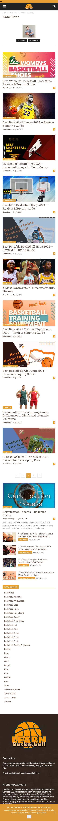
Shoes (7, 685)
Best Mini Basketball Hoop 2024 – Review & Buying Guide (25, 206)
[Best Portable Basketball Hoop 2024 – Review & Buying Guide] (29, 230)
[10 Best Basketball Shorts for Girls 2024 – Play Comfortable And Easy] (9, 550)
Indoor (7, 665)
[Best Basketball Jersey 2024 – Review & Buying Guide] (29, 106)
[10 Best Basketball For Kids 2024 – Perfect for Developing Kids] (29, 440)
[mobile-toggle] (4, 6)
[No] (54, 812)
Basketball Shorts (25, 552)
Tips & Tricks (23, 565)
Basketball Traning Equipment (14, 325)
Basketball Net (10, 625)
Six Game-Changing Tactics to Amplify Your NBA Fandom (32, 561)
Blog (6, 653)
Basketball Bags (11, 605)
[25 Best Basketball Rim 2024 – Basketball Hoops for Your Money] (29, 147)
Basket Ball (7, 283)
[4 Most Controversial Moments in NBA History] (29, 272)
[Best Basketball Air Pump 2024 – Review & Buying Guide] (29, 354)
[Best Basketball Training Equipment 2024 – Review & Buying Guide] (29, 313)
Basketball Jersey (9, 118)
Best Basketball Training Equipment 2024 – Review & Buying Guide (27, 331)
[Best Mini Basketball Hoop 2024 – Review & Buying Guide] (29, 189)
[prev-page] (17, 475)
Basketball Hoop (9, 200)
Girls (6, 661)
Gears (6, 657)
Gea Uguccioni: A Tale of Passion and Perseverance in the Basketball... (35, 535)
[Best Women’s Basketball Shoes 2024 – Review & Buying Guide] (29, 65)
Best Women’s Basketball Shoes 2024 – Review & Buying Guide (28, 82)
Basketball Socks (11, 641)
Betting (7, 649)
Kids (6, 669)
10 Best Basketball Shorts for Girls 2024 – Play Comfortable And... (34, 548)
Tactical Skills (10, 694)
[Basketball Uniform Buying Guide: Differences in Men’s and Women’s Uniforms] (29, 396)
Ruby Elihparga (9, 519)
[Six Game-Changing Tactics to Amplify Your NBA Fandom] (9, 563)
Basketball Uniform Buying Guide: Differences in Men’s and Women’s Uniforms (26, 415)
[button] (54, 6)
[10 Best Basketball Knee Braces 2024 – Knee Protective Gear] (9, 575)
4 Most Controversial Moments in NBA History (29, 289)
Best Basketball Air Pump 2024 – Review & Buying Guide (25, 372)
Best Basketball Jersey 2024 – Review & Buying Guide (28, 124)
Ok (29, 816)
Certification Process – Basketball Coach (25, 513)
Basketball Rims (9, 159)
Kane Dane (7, 88)
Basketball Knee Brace (26, 578)
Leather (7, 677)
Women (7, 702)
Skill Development (12, 689)
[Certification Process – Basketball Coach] (29, 495)
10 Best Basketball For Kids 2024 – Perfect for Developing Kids (26, 458)
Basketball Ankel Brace (14, 601)
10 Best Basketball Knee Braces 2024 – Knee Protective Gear (36, 573)
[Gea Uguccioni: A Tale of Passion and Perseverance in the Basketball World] (9, 537)
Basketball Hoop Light (14, 613)
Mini (6, 681)
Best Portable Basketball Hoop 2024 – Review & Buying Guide (28, 248)
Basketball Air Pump (11, 366)
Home (5, 13)
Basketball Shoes (10, 76)
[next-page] (39, 475)
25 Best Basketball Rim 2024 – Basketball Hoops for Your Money (25, 165)
